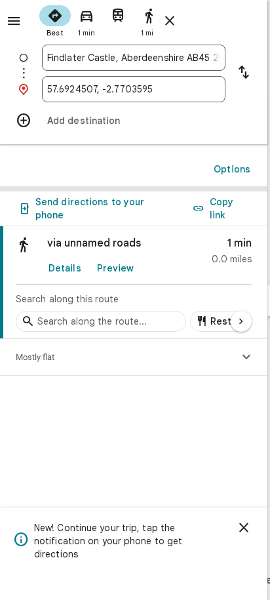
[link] (133, 282)
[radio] (55, 20)
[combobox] (133, 58)
